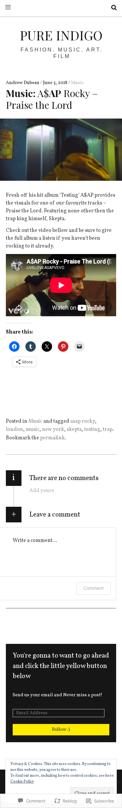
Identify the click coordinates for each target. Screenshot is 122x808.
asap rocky (82, 421)
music (32, 429)
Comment (93, 588)
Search (111, 7)
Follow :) (61, 730)
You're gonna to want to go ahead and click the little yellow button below (61, 666)
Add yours (41, 490)
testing (92, 429)
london (14, 429)
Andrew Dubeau (23, 83)
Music (77, 83)
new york (53, 429)
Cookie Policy (22, 781)
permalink (52, 438)
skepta (74, 429)
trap (108, 429)
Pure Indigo (61, 35)
